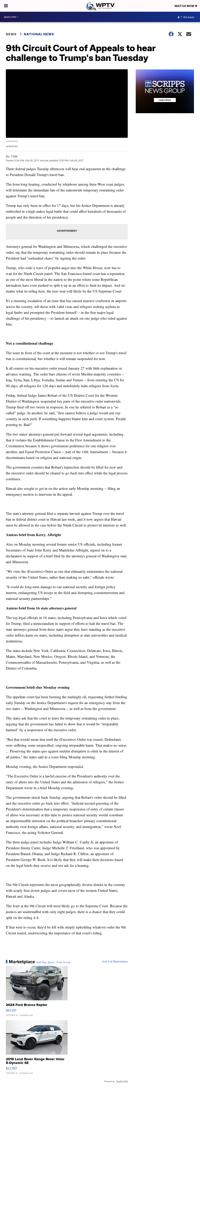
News (11, 34)
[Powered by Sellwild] (122, 1081)
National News (39, 34)
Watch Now (184, 6)
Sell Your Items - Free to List (53, 962)
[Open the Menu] (6, 6)
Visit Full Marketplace (115, 961)
